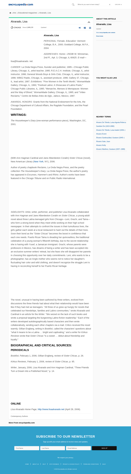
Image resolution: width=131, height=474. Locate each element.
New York (38, 161)
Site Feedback (54, 464)
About (105, 32)
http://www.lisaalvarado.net (51, 409)
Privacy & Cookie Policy (71, 464)
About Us (36, 464)
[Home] (21, 4)
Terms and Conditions (91, 464)
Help (44, 464)
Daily (104, 464)
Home (27, 464)
